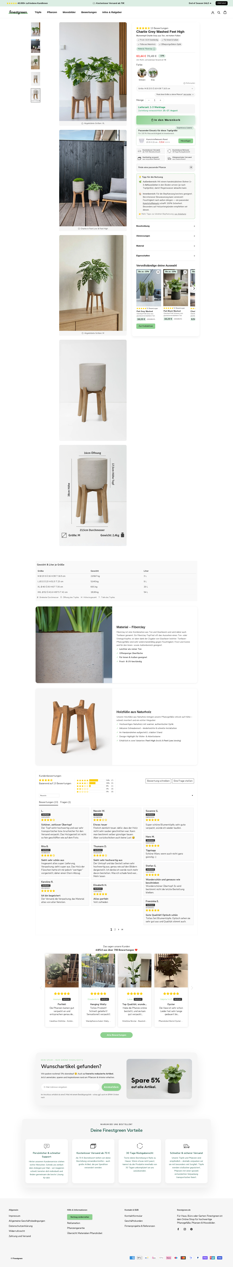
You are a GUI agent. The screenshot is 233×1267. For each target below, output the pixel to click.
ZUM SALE (221, 3)
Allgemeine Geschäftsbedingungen (27, 1220)
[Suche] (218, 12)
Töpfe (38, 12)
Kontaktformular (133, 1216)
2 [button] (115, 929)
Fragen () (65, 802)
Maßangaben (190, 83)
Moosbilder (69, 12)
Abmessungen (143, 236)
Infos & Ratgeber (112, 12)
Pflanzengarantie (76, 1228)
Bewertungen (89, 12)
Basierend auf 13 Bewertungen (55, 783)
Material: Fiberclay (146, 49)
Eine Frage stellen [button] (183, 780)
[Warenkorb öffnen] (225, 12)
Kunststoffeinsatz (151, 203)
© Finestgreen (17, 1258)
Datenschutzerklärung (20, 1226)
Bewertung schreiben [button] (158, 780)
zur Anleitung (180, 214)
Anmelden (111, 1087)
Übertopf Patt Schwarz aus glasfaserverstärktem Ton (173, 314)
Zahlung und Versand (20, 1236)
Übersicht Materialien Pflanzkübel (84, 1233)
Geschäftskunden (134, 1220)
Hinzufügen (186, 141)
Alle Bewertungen (116, 1035)
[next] (194, 288)
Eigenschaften (143, 256)
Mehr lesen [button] (99, 876)
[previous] (136, 288)
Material (140, 246)
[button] (143, 28)
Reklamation (73, 1223)
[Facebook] (178, 1229)
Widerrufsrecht (17, 1231)
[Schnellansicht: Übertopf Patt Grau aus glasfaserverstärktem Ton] (158, 272)
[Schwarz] (142, 73)
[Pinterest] (191, 1229)
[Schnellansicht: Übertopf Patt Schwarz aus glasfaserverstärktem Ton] (185, 272)
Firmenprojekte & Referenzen (140, 1226)
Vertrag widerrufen (80, 1217)
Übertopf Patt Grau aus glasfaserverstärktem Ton (146, 315)
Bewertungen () (48, 802)
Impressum (14, 1216)
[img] (64, 820)
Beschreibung (143, 226)
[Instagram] (185, 1229)
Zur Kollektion (146, 326)
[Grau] (152, 73)
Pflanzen (52, 12)
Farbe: (139, 64)
